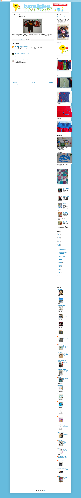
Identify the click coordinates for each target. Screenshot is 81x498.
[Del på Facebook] (28, 39)
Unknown (16, 46)
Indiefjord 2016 (65, 362)
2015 (59, 237)
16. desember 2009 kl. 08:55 (23, 59)
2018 (59, 233)
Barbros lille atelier (61, 344)
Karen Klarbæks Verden (62, 313)
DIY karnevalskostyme (65, 434)
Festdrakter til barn (66, 196)
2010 (59, 244)
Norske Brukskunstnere (62, 456)
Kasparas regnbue (61, 305)
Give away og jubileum (65, 222)
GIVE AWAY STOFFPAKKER (65, 213)
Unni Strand (60, 448)
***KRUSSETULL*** (61, 393)
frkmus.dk (16, 59)
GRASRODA (17, 53)
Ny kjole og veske (62, 256)
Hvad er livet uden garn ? (62, 321)
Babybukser (61, 248)
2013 (59, 240)
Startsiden (33, 82)
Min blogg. (60, 416)
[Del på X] (27, 39)
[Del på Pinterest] (30, 39)
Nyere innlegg (14, 82)
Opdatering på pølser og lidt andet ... (65, 323)
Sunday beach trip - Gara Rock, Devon (65, 354)
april (60, 272)
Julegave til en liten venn (63, 252)
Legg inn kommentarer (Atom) (21, 84)
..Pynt (59, 297)
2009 (59, 245)
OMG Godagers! (65, 469)
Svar (15, 50)
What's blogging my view (62, 468)
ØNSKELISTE (61, 259)
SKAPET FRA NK (61, 253)
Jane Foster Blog (61, 352)
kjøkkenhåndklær (65, 386)
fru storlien (60, 289)
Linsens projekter (61, 401)
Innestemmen (60, 377)
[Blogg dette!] (26, 39)
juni (59, 269)
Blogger (44, 490)
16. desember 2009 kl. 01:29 (24, 53)
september (61, 265)
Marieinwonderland (61, 460)
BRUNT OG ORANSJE (62, 255)
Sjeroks (59, 476)
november (60, 262)
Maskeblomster (61, 432)
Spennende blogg (62, 260)
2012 (59, 241)
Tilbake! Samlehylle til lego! (65, 442)
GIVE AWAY (65, 203)
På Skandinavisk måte (62, 249)
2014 (59, 238)
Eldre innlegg (51, 82)
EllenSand (60, 440)
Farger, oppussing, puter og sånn (65, 346)
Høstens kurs (65, 290)
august (60, 266)
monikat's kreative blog (62, 369)
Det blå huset (60, 424)
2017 (59, 234)
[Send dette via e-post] (25, 39)
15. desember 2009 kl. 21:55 (23, 46)
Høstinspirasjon (65, 461)
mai (59, 270)
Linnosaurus (60, 385)
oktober (60, 263)
